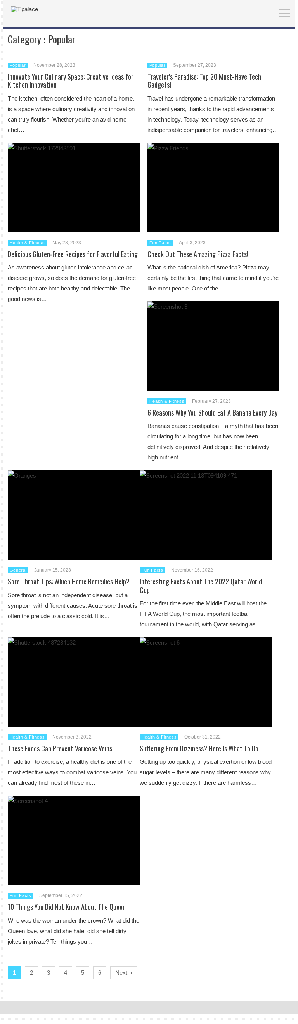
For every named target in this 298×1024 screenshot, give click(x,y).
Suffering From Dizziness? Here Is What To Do (199, 748)
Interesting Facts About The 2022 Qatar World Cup (201, 585)
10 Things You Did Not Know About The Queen (67, 907)
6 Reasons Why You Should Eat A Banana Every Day (212, 412)
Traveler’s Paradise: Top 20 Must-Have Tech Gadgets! (204, 80)
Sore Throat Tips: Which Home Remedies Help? (69, 581)
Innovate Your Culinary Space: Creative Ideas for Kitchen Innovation (70, 80)
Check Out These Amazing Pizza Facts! (197, 254)
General (18, 570)
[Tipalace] (24, 9)
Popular (18, 65)
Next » (123, 972)
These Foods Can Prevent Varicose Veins (60, 748)
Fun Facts (160, 242)
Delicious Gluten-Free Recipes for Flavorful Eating (73, 254)
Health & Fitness (27, 242)
